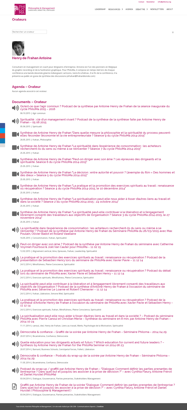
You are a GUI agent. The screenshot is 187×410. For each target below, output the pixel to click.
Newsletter (151, 2)
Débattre (140, 9)
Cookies (100, 406)
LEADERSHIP (100, 9)
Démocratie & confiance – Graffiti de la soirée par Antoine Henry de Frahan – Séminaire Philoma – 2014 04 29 (93, 332)
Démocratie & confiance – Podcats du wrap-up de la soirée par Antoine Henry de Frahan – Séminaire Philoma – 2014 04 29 (95, 357)
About (170, 9)
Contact (141, 2)
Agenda (129, 9)
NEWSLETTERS (157, 9)
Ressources (114, 9)
